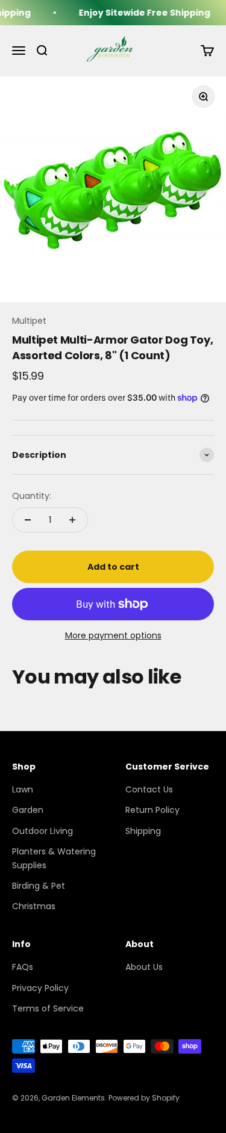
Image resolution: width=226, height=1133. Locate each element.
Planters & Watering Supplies (54, 858)
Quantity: (31, 496)
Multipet (29, 321)
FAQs (22, 967)
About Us (144, 967)
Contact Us (149, 789)
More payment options (113, 635)
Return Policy (152, 810)
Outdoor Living (42, 831)
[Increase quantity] (72, 520)
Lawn (22, 789)
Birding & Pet (38, 886)
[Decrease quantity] (28, 520)
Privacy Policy (40, 988)
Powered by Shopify (144, 1098)
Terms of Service (48, 1008)
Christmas (33, 906)
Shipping (143, 831)
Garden (27, 810)
